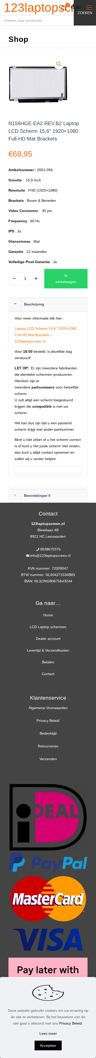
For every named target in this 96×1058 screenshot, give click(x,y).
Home (48, 615)
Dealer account (48, 639)
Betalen (48, 662)
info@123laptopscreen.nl (50, 556)
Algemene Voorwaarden (48, 708)
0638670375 (50, 549)
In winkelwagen (66, 279)
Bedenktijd (48, 733)
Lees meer (48, 1033)
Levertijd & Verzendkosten (48, 650)
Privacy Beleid (48, 721)
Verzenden (48, 759)
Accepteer (48, 1045)
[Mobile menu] (89, 7)
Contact (48, 674)
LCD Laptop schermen (48, 627)
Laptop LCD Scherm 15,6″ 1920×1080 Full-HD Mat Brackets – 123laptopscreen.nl (46, 334)
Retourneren (48, 746)
